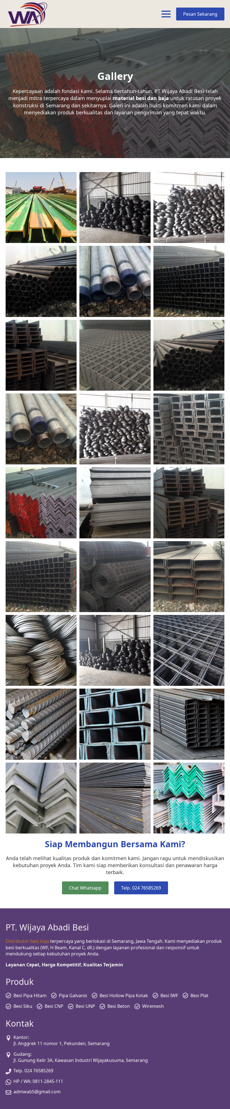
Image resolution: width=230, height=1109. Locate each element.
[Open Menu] (166, 14)
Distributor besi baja (27, 941)
